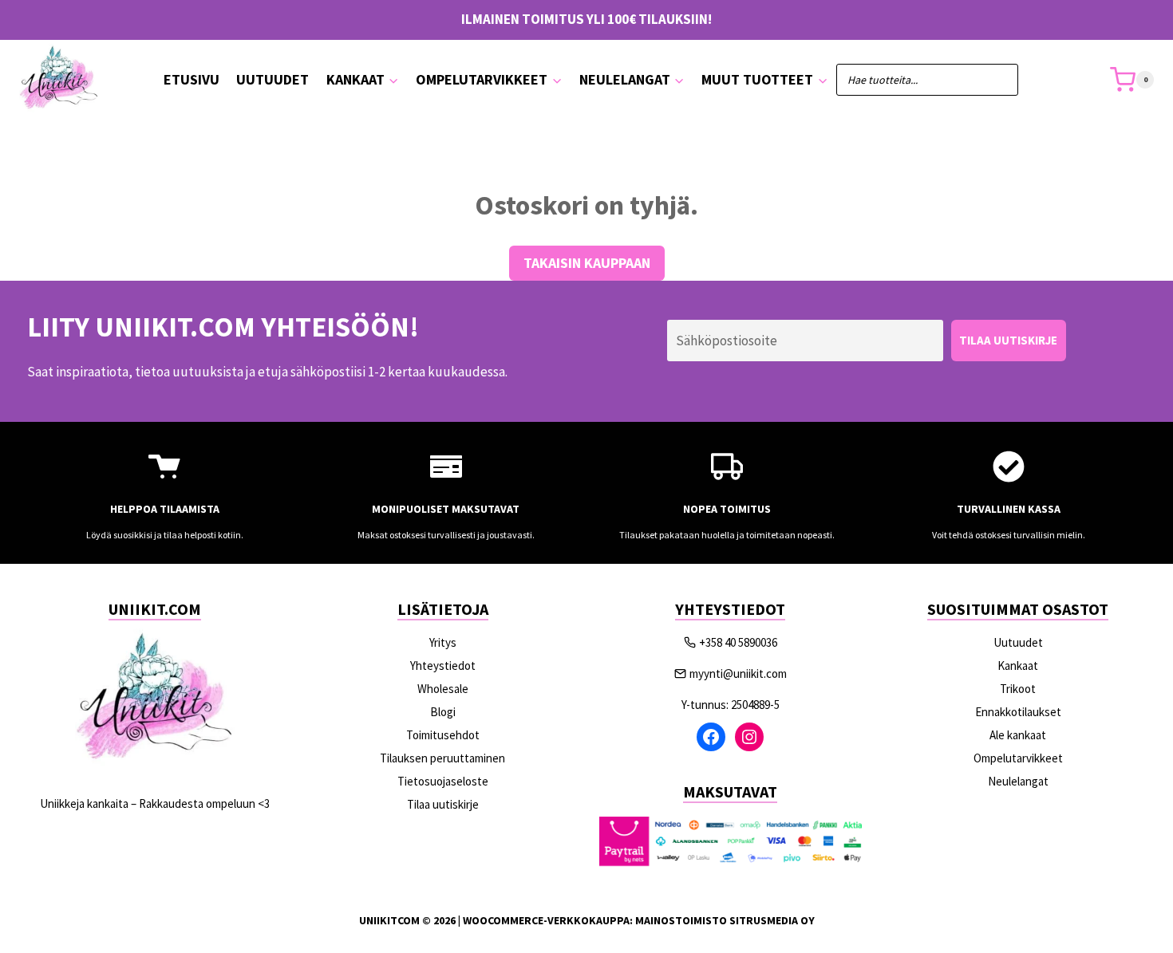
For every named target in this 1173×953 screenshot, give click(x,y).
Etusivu (191, 79)
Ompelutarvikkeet (1018, 758)
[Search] (998, 80)
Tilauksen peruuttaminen (442, 758)
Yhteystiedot (443, 665)
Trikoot (1018, 688)
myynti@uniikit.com (738, 673)
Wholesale (442, 688)
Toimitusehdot (443, 734)
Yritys (442, 642)
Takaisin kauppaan (586, 263)
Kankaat (1017, 665)
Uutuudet (272, 79)
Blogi (443, 711)
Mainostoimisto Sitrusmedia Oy (725, 920)
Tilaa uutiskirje (443, 804)
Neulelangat (1018, 781)
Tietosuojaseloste (442, 781)
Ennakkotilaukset (1018, 711)
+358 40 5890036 (738, 642)
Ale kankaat (1017, 734)
